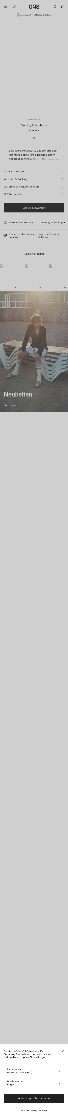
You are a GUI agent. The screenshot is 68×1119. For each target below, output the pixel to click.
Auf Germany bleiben (34, 1110)
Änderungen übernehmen (34, 1098)
